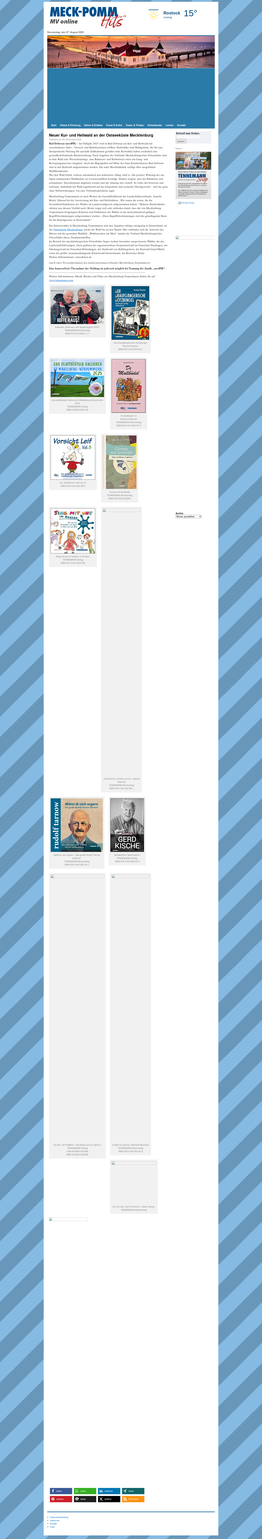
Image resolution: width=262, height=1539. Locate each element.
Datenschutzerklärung (59, 1517)
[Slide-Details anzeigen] (194, 217)
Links (52, 1526)
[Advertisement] (131, 95)
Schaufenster (155, 125)
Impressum (55, 1520)
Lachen (170, 125)
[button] (61, 1491)
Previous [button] (179, 217)
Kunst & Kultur (114, 125)
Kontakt (181, 125)
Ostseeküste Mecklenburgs (68, 229)
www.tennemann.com (61, 280)
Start (53, 125)
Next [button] (207, 217)
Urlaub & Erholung (70, 125)
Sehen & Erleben (93, 125)
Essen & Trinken (135, 125)
